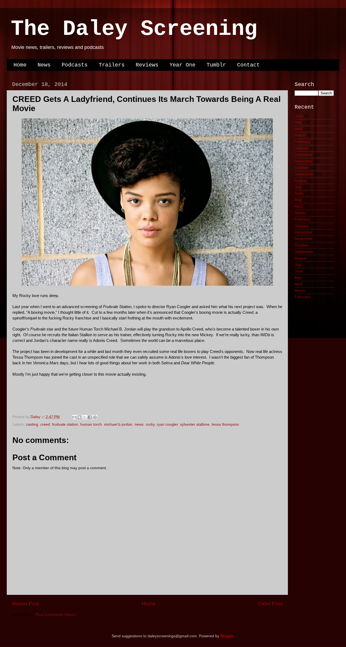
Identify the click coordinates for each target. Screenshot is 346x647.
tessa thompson (225, 424)
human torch (91, 424)
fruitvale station (65, 424)
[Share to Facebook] (89, 417)
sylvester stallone (194, 424)
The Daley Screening (134, 29)
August (301, 181)
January (301, 148)
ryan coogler (167, 424)
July (298, 187)
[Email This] (74, 417)
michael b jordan (118, 424)
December (303, 155)
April (298, 129)
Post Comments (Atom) (56, 615)
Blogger (226, 636)
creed (45, 424)
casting (32, 424)
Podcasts (75, 65)
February (302, 142)
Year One (182, 65)
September (304, 174)
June (299, 116)
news (139, 424)
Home (20, 65)
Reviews (147, 65)
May (298, 122)
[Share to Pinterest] (95, 417)
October (301, 168)
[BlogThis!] (79, 417)
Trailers (112, 65)
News (44, 65)
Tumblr (216, 65)
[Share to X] (84, 417)
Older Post (270, 603)
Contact (248, 65)
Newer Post (25, 603)
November (303, 161)
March (300, 135)
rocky (150, 424)
